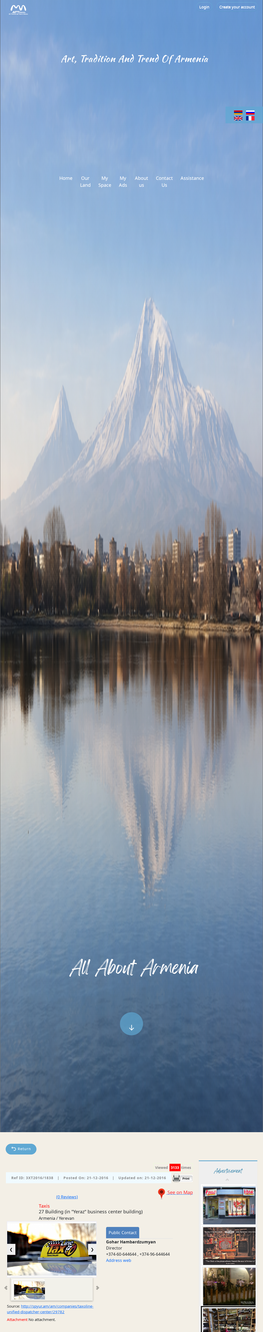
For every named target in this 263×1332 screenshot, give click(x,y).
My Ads (123, 181)
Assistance (192, 178)
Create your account (237, 6)
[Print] (182, 1178)
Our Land (85, 181)
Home (65, 178)
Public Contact (123, 1232)
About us (141, 181)
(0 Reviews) (67, 1197)
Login (204, 6)
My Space (104, 181)
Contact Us (164, 181)
